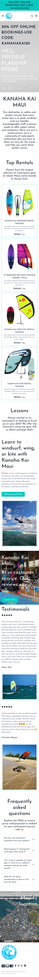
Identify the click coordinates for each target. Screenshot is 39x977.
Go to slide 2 (19, 88)
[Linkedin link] (25, 966)
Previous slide (4, 88)
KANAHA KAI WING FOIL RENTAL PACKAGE (19, 331)
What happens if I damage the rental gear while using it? (17, 850)
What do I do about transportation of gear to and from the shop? (16, 879)
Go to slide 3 (21, 88)
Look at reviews (10, 600)
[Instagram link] (18, 966)
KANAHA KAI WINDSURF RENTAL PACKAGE (19, 222)
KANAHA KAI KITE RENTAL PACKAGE (20, 385)
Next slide (10, 88)
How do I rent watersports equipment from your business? (16, 839)
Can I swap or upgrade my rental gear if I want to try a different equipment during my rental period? (18, 864)
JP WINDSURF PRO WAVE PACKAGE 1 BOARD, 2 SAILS (19, 276)
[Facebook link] (15, 966)
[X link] (22, 966)
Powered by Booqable (8, 973)
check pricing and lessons (13, 494)
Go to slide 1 (18, 88)
